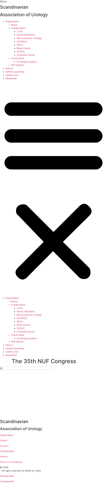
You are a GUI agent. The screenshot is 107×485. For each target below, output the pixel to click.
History (9, 68)
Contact (4, 445)
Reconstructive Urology (29, 38)
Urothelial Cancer (26, 55)
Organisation (12, 21)
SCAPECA (22, 41)
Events (3, 440)
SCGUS (21, 51)
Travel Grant (17, 58)
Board (14, 24)
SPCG (20, 44)
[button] (53, 188)
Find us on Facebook (11, 462)
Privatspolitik (7, 476)
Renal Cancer (24, 48)
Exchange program (27, 61)
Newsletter (11, 78)
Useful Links (12, 75)
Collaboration (18, 28)
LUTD (20, 31)
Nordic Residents (26, 34)
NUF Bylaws (17, 65)
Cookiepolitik (7, 481)
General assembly (15, 71)
